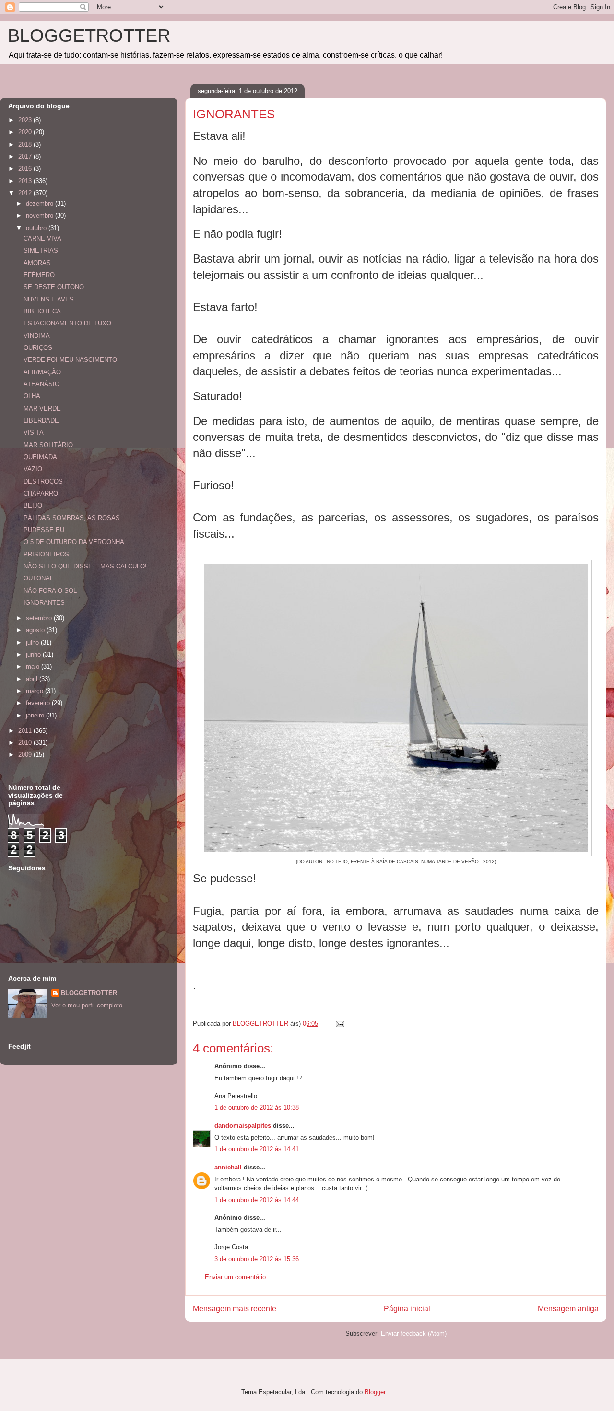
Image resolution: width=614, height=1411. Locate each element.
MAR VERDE (42, 408)
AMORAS (37, 262)
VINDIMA (37, 335)
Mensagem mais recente (234, 1309)
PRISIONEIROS (46, 554)
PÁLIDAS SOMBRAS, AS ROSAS (72, 517)
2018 (26, 144)
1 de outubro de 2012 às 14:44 (256, 1199)
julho (33, 642)
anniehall (228, 1167)
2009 (26, 754)
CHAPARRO (41, 493)
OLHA (32, 396)
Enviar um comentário (235, 1277)
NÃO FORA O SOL (50, 590)
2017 (26, 156)
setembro (40, 618)
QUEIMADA (40, 457)
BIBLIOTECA (42, 311)
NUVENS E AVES (49, 299)
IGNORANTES (44, 602)
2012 (26, 193)
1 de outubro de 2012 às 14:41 (256, 1149)
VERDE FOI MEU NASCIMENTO (70, 359)
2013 (26, 181)
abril (32, 678)
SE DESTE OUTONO (54, 286)
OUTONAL (38, 578)
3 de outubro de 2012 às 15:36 (256, 1258)
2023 (26, 120)
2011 (26, 730)
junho (34, 654)
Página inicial (407, 1309)
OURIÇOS (38, 347)
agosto (36, 630)
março (35, 690)
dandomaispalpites (242, 1125)
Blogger (375, 1392)
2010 (26, 742)
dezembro (40, 203)
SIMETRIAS (41, 250)
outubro (37, 227)
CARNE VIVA (42, 238)
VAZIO (33, 469)
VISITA (34, 432)
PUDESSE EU (44, 529)
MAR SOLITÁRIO (48, 445)
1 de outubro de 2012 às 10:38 (256, 1107)
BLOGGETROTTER (89, 35)
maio (33, 666)
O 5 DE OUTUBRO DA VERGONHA (74, 541)
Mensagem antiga (568, 1309)
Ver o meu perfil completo (86, 1005)
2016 (26, 168)
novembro (40, 215)
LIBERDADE (41, 420)
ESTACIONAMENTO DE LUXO (67, 323)
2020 (26, 132)
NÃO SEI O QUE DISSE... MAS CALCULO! (85, 566)
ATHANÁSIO (41, 384)
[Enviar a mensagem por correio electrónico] (339, 1023)
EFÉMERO (39, 274)
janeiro (36, 715)
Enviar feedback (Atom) (414, 1333)
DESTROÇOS (43, 481)
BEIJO (33, 505)
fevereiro (39, 702)
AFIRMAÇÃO (42, 372)
